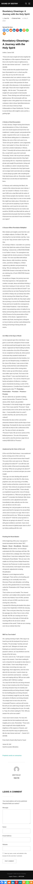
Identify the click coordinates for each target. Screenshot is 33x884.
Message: (5, 807)
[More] (4, 33)
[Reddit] (10, 30)
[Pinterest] (17, 30)
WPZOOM (21, 876)
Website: (5, 844)
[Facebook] (4, 30)
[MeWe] (20, 30)
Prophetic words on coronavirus (12, 755)
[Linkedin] (14, 30)
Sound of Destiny (9, 3)
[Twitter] (7, 30)
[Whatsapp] (27, 30)
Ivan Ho (6, 18)
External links (16, 18)
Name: (5, 827)
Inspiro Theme (13, 876)
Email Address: (7, 836)
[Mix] (24, 30)
